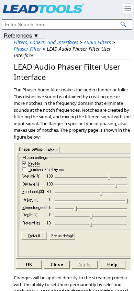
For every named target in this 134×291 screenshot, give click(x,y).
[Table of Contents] (128, 8)
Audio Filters (97, 42)
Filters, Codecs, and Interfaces (46, 42)
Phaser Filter (27, 49)
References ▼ (21, 35)
